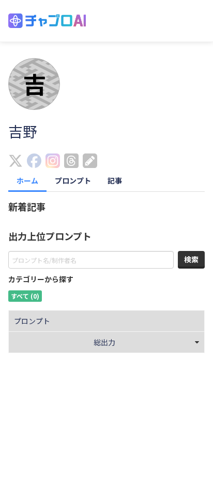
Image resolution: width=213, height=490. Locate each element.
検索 (191, 259)
